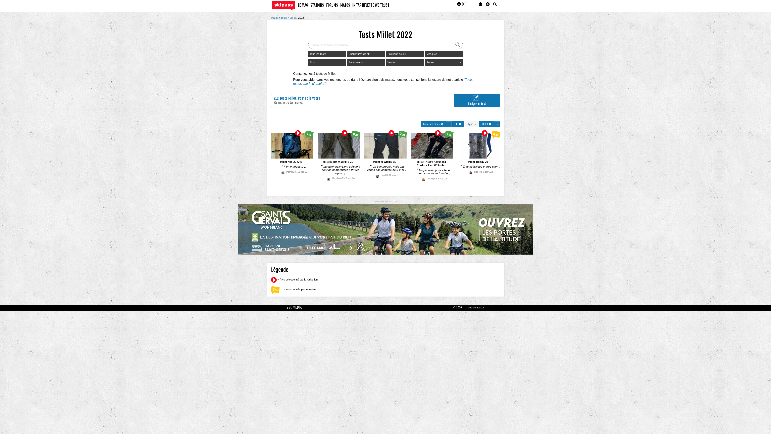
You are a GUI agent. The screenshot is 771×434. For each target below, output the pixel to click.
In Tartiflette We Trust (370, 5)
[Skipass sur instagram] (464, 5)
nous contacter (475, 307)
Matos (275, 17)
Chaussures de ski (359, 53)
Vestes (392, 62)
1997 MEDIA (295, 307)
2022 (301, 17)
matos (345, 5)
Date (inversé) (431, 124)
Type (471, 124)
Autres (430, 62)
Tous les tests (318, 53)
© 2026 (457, 307)
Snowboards (356, 62)
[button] (487, 4)
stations (317, 5)
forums (332, 5)
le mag (303, 5)
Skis (312, 62)
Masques (431, 53)
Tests (284, 17)
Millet (293, 17)
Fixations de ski (397, 53)
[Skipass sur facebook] (459, 5)
